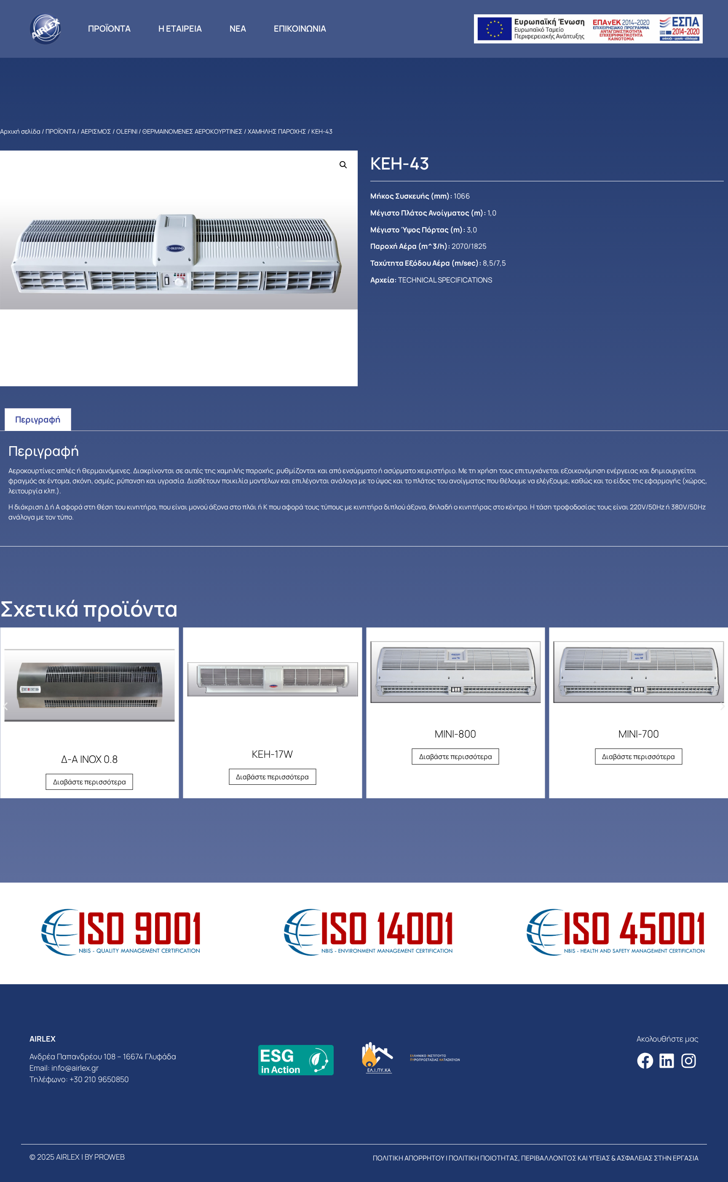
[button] (343, 164)
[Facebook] (645, 1061)
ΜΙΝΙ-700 (638, 733)
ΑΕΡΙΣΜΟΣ (96, 131)
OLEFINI (126, 131)
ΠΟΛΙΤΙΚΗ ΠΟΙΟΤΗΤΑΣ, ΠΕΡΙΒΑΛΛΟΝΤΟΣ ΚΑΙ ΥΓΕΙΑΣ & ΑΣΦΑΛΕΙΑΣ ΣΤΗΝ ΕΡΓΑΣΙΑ (574, 1158)
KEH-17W (272, 754)
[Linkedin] (667, 1061)
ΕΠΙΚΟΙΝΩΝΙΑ (300, 28)
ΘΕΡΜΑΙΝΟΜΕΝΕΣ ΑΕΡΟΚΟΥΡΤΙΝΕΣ (192, 131)
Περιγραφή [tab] (38, 419)
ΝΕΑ (238, 28)
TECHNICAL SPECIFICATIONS (445, 280)
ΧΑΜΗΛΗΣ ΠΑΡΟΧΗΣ (277, 131)
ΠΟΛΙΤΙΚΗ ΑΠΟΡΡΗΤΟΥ (408, 1158)
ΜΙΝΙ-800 (455, 733)
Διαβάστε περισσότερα (89, 781)
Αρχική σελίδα (20, 131)
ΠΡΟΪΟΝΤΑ (109, 28)
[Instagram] (689, 1061)
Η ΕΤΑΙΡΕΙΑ (180, 28)
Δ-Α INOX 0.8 (89, 759)
